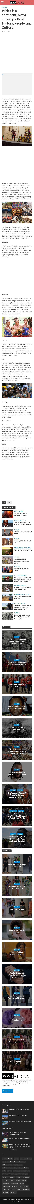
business (5, 1162)
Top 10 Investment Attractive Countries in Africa (21, 561)
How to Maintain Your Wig (17, 1063)
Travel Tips (27, 548)
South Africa (6, 1186)
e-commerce (18, 1165)
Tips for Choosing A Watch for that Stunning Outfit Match (17, 975)
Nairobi (11, 1180)
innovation (26, 1171)
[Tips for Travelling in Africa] (7, 551)
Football (26, 1168)
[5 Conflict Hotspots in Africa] (7, 569)
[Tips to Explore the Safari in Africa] (7, 597)
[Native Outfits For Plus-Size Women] (5, 1140)
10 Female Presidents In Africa (17, 685)
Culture (16, 575)
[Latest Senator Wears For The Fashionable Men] (5, 1134)
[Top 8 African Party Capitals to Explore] (7, 514)
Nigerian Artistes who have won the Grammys (17, 773)
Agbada (10, 1159)
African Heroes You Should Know (23, 533)
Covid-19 (12, 1162)
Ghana (9, 1171)
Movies (5, 1180)
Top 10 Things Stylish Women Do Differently (17, 997)
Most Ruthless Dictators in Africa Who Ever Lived (17, 707)
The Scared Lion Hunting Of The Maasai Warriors (17, 664)
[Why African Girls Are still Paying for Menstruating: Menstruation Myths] (7, 578)
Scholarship (14, 1183)
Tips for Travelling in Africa (23, 550)
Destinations (18, 548)
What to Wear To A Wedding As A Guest (17, 1041)
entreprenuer (7, 1168)
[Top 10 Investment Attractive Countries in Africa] (7, 560)
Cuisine (5, 1165)
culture (11, 1165)
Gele (4, 1171)
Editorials (23, 575)
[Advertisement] (17, 53)
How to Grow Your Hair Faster (17, 931)
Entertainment (19, 511)
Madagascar (11, 1177)
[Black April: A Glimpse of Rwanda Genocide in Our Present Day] (7, 616)
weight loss (26, 1189)
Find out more (7, 1091)
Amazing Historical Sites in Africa (23, 542)
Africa (9, 502)
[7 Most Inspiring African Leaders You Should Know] (7, 523)
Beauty (29, 1159)
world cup (5, 1192)
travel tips (11, 1189)
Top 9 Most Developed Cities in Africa (20, 1121)
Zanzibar (13, 1192)
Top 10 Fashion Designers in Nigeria (17, 953)
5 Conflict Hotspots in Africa (21, 569)
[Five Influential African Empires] (5, 1117)
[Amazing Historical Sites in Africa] (7, 541)
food (20, 1168)
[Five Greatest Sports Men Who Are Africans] (7, 588)
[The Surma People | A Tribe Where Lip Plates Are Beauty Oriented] (7, 606)
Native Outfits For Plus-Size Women (19, 1138)
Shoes (22, 1183)
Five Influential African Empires (18, 1115)
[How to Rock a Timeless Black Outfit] (5, 1111)
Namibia (17, 1180)
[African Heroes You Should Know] (7, 532)
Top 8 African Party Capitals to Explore (20, 514)
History (4, 7)
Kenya (20, 1174)
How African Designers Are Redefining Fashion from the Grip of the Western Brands (20, 1146)
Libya (4, 1177)
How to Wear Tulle (17, 909)
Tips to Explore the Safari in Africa (22, 597)
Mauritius (26, 1177)
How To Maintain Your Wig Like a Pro (17, 1019)
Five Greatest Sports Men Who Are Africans (22, 588)
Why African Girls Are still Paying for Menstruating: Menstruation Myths (22, 579)
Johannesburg (7, 1174)
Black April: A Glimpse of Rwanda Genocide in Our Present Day (22, 617)
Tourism (25, 1186)
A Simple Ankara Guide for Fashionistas (17, 887)
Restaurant (6, 1183)
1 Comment (14, 1149)
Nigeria (24, 1180)
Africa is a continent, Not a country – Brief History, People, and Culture (17, 751)
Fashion (16, 861)
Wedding (18, 1189)
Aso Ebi (23, 1159)
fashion (15, 1168)
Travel (4, 1189)
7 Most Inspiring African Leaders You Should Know (22, 523)
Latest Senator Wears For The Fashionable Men (17, 1133)
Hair (15, 1171)
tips (20, 1186)
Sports (23, 585)
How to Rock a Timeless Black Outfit (17, 865)
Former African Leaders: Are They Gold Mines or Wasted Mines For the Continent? (17, 817)
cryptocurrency (21, 1162)
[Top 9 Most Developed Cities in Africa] (5, 1123)
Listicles (23, 520)
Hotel (19, 1171)
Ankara (16, 1159)
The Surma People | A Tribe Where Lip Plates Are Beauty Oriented (22, 607)
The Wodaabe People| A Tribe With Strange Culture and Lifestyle (17, 795)
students (14, 1186)
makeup (19, 1177)
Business (17, 557)
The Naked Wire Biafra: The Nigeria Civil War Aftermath (17, 729)
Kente (14, 1174)
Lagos (25, 1174)
